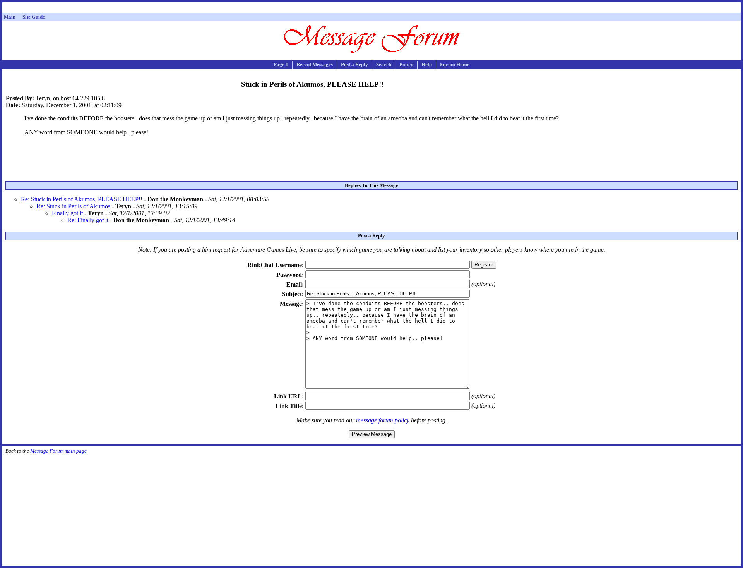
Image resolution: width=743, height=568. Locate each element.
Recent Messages (314, 64)
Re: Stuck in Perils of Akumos (73, 206)
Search (383, 64)
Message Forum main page (58, 451)
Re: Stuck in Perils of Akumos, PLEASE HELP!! (81, 199)
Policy (406, 64)
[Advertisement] (371, 9)
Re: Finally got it (87, 220)
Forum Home (454, 64)
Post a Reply (354, 64)
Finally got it (67, 213)
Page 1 (281, 64)
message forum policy (382, 420)
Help (426, 64)
